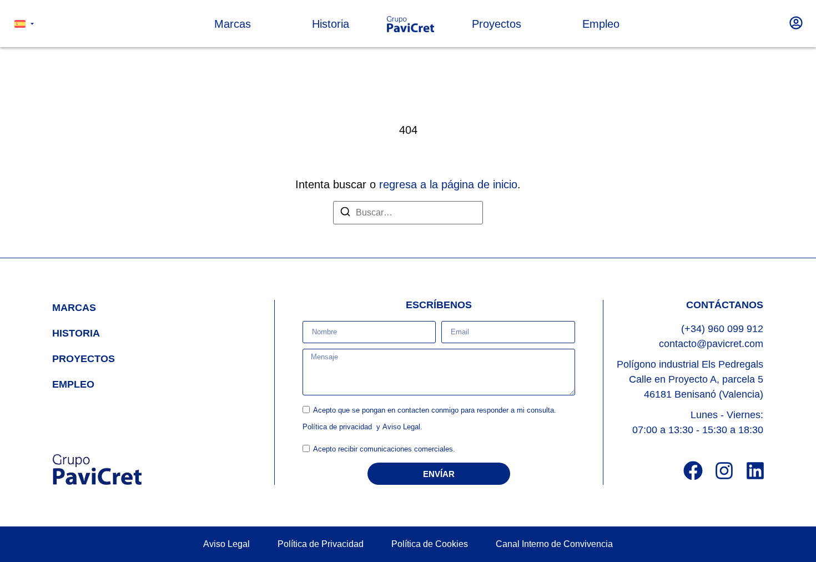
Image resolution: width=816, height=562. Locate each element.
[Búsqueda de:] (408, 212)
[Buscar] (345, 213)
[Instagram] (724, 470)
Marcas (74, 307)
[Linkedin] (755, 470)
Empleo (73, 384)
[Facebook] (693, 470)
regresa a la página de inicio (448, 184)
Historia (76, 333)
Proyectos (83, 358)
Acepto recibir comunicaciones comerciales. (384, 449)
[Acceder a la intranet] (796, 22)
